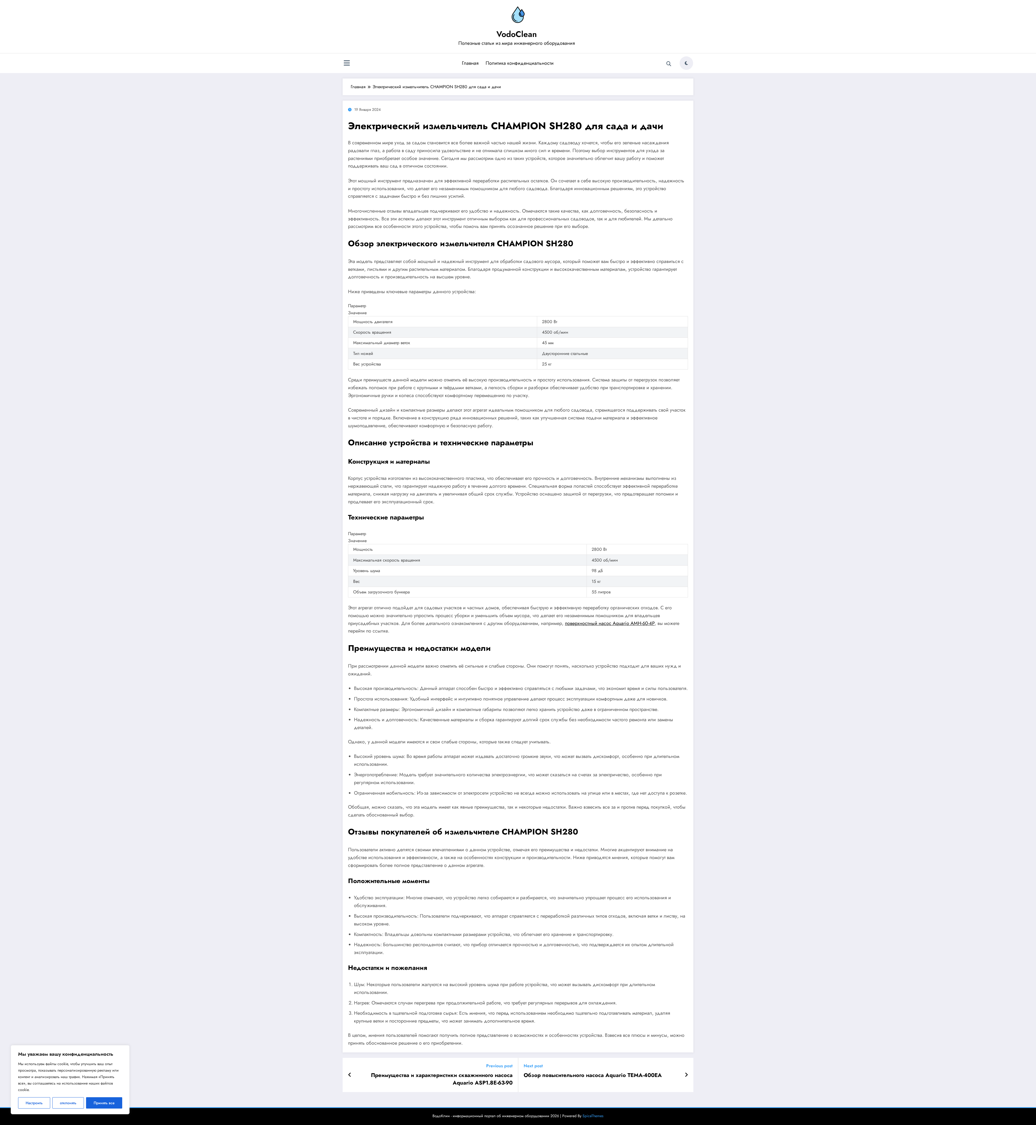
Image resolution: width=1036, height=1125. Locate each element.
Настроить (34, 1103)
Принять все (104, 1103)
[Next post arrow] (686, 1075)
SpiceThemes (593, 1116)
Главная (470, 63)
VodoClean (516, 34)
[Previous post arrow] (350, 1075)
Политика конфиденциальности (520, 63)
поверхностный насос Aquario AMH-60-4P (610, 623)
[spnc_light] (686, 63)
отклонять (68, 1103)
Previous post (499, 1065)
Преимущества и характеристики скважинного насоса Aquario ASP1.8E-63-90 (442, 1079)
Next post (533, 1065)
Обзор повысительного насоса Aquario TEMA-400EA (593, 1075)
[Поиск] (669, 64)
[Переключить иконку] (347, 64)
